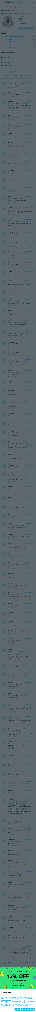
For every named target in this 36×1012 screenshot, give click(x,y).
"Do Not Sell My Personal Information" (16, 1005)
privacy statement (6, 1000)
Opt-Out (23, 1009)
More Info (31, 1009)
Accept (17, 1009)
